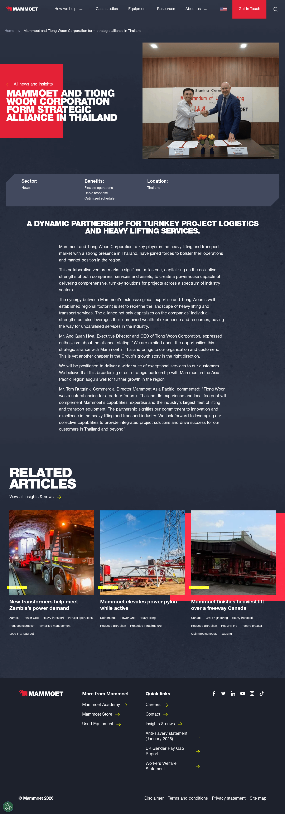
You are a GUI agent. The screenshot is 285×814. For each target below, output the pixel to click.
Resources (166, 9)
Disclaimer (154, 799)
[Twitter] (223, 693)
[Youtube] (242, 693)
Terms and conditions (188, 799)
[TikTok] (261, 693)
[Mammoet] (22, 11)
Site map (258, 799)
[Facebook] (214, 693)
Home (9, 31)
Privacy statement (229, 799)
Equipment (137, 9)
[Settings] (8, 806)
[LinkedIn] (233, 693)
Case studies (107, 9)
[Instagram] (252, 693)
